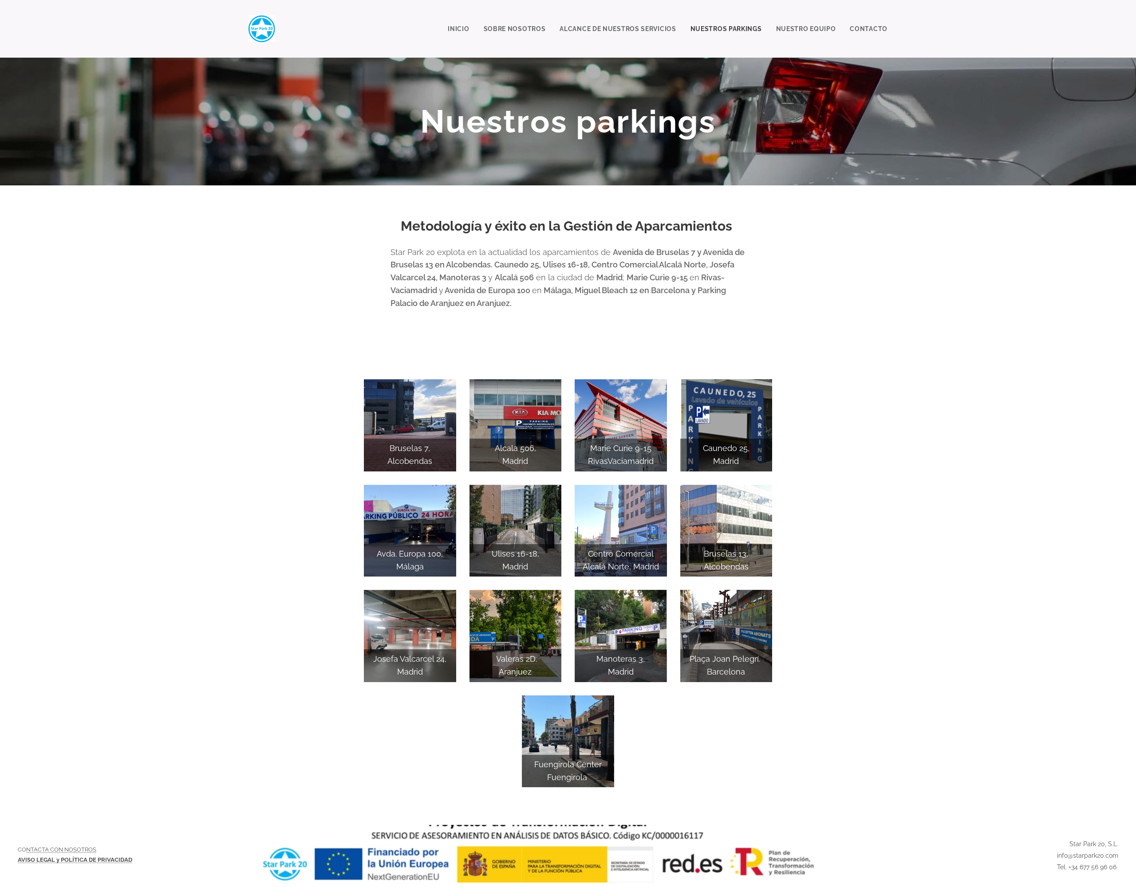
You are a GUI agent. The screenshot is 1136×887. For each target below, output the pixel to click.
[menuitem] (461, 29)
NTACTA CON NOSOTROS (61, 849)
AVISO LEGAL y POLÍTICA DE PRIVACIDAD (75, 859)
